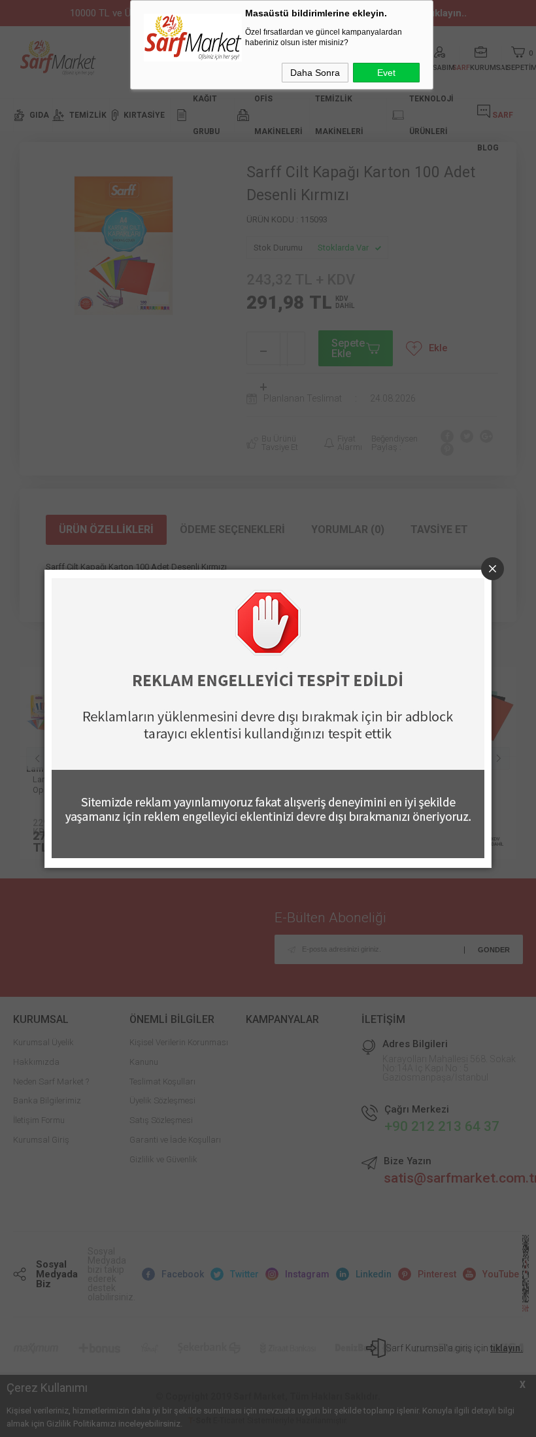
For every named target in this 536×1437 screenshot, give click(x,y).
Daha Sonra (315, 72)
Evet (386, 72)
